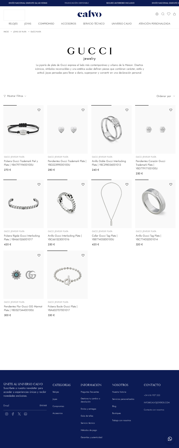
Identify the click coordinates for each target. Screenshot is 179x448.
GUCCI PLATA (36, 31)
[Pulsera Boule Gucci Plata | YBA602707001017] (67, 275)
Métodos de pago (89, 430)
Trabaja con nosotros (121, 420)
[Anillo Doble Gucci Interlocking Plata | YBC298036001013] (111, 129)
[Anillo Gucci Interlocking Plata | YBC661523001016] (67, 204)
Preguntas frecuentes (90, 391)
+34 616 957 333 (152, 395)
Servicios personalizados (123, 399)
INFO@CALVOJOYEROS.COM (157, 402)
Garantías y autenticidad (91, 437)
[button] (13, 23)
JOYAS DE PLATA (19, 31)
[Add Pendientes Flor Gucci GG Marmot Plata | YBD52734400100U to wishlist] (39, 255)
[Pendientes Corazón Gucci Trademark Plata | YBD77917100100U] (155, 129)
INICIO (6, 31)
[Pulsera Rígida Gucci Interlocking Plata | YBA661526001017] (23, 204)
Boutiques (116, 413)
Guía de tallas (87, 415)
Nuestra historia (119, 391)
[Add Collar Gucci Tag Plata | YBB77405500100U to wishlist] (127, 184)
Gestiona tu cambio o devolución (90, 400)
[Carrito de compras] (174, 14)
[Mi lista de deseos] (169, 14)
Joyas (55, 399)
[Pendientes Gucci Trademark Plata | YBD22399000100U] (67, 129)
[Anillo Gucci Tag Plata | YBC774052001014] (155, 204)
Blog (114, 406)
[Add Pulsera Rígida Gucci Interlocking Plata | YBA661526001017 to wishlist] (39, 184)
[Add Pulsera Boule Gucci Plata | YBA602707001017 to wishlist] (83, 255)
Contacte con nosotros (154, 409)
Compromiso (58, 406)
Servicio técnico (88, 423)
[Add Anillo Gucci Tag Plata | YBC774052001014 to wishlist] (171, 184)
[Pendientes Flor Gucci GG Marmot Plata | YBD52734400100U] (23, 275)
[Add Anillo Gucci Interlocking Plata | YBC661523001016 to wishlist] (83, 184)
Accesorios (58, 413)
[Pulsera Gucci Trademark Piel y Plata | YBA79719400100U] (23, 129)
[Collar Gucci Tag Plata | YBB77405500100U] (111, 204)
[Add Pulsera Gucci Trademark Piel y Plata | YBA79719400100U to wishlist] (39, 110)
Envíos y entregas (88, 408)
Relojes (56, 391)
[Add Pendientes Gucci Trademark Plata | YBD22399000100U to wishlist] (83, 110)
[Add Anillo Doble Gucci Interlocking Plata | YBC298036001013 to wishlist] (127, 110)
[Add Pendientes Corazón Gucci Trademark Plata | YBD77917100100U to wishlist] (171, 110)
